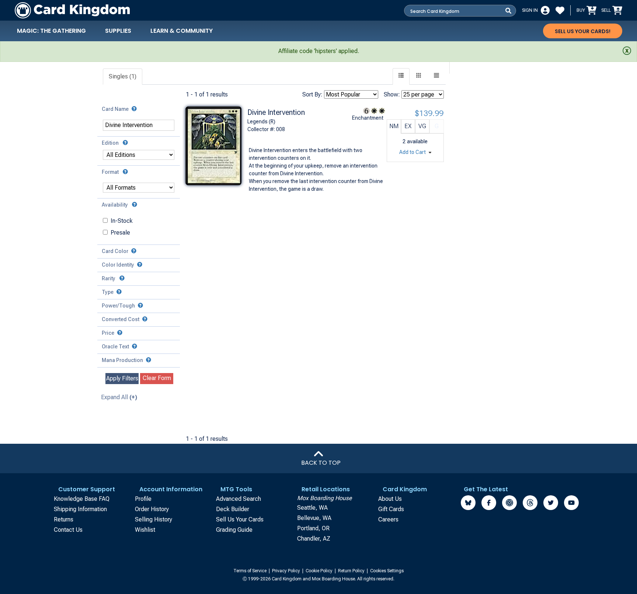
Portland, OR (313, 528)
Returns (63, 519)
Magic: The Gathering (51, 31)
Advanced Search (238, 498)
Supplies (118, 31)
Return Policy (352, 570)
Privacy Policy (286, 570)
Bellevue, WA (314, 517)
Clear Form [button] (157, 378)
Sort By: (312, 94)
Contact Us (68, 529)
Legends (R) (261, 121)
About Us (390, 498)
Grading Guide (234, 529)
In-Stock (122, 220)
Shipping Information (80, 509)
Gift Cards (391, 509)
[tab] (123, 76)
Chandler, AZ (313, 538)
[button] (436, 76)
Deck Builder (232, 509)
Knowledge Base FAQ (81, 498)
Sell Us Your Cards (240, 519)
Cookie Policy (320, 570)
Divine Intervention (276, 112)
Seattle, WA (312, 507)
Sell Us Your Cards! (582, 31)
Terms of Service (250, 570)
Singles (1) (122, 76)
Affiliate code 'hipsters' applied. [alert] (318, 51)
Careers (388, 519)
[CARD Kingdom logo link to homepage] (72, 10)
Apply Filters (122, 378)
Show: (392, 94)
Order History (152, 509)
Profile (143, 498)
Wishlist (145, 529)
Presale (120, 232)
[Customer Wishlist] (560, 10)
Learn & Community (181, 31)
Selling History (153, 519)
